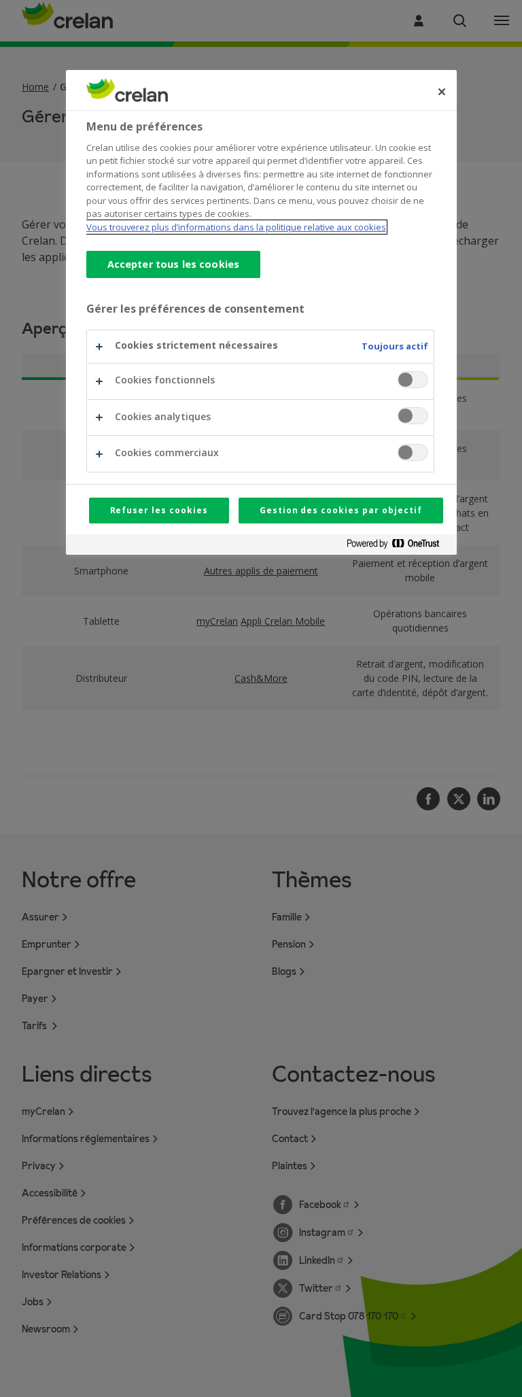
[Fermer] (442, 92)
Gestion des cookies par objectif (341, 510)
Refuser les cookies (159, 510)
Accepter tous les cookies (173, 264)
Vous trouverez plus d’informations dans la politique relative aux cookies (236, 227)
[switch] (413, 379)
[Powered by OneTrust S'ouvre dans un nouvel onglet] (398, 546)
